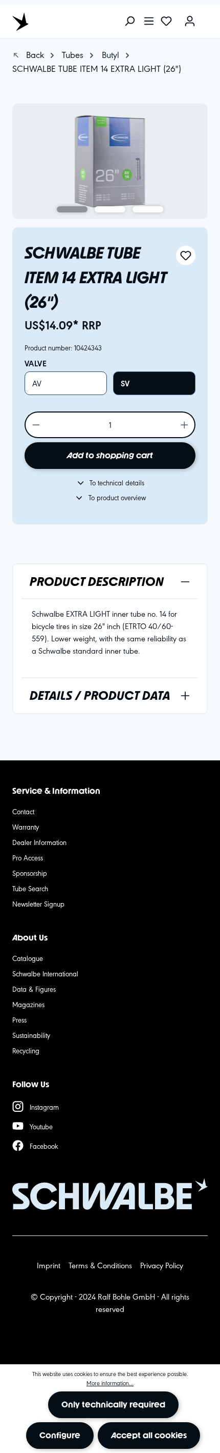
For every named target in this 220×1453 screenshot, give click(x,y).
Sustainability (31, 1034)
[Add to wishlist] (185, 255)
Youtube (41, 1126)
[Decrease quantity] (36, 424)
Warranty (25, 826)
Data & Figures (34, 988)
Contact (23, 811)
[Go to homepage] (58, 21)
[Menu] (149, 21)
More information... (110, 1383)
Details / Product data (100, 695)
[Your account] (189, 21)
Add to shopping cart (110, 455)
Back (34, 54)
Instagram (44, 1106)
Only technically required (113, 1404)
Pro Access (27, 857)
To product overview (117, 497)
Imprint (48, 1265)
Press (19, 1019)
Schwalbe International (45, 973)
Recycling (25, 1050)
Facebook (44, 1145)
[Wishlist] (166, 21)
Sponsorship (29, 872)
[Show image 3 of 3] (148, 209)
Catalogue (27, 957)
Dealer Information (39, 842)
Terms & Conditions (100, 1265)
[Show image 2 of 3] (110, 209)
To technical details (117, 482)
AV (36, 383)
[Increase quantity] (185, 424)
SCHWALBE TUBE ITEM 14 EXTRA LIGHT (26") (96, 68)
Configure (59, 1435)
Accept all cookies (149, 1435)
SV (125, 383)
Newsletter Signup (38, 903)
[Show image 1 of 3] (72, 209)
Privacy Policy (161, 1265)
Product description (97, 581)
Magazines (28, 1004)
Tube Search (30, 888)
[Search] (129, 21)
